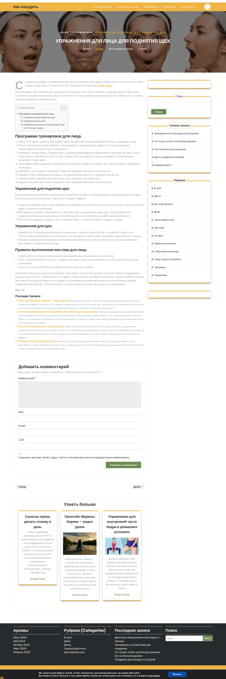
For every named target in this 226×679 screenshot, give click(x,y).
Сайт (21, 439)
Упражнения (187, 6)
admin (99, 49)
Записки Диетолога (164, 219)
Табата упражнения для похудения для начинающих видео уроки (58, 311)
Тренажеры (160, 267)
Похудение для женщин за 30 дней (135, 659)
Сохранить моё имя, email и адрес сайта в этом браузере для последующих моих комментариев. (74, 457)
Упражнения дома (103, 6)
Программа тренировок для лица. (36, 113)
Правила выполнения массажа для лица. (44, 124)
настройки (154, 675)
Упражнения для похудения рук (37, 341)
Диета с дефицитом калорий (169, 157)
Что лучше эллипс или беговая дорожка (175, 141)
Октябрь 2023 (21, 644)
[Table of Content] (63, 108)
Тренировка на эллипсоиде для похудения (176, 133)
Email (21, 425)
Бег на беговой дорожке (128, 655)
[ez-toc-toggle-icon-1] (61, 109)
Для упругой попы (163, 204)
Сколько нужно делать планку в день (41, 326)
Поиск (179, 96)
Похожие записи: (36, 128)
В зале (157, 188)
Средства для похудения (167, 259)
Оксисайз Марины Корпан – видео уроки (43, 300)
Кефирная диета (162, 165)
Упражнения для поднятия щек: (39, 117)
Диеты (157, 196)
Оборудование (151, 6)
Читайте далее (37, 578)
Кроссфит (159, 227)
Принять (177, 674)
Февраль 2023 (21, 652)
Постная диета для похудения (170, 149)
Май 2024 (19, 641)
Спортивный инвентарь (166, 251)
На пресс (159, 235)
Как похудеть (25, 6)
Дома (157, 211)
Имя (20, 412)
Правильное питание (128, 6)
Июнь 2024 (20, 637)
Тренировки (170, 6)
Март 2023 (19, 648)
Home (64, 32)
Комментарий (27, 378)
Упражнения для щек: (35, 121)
